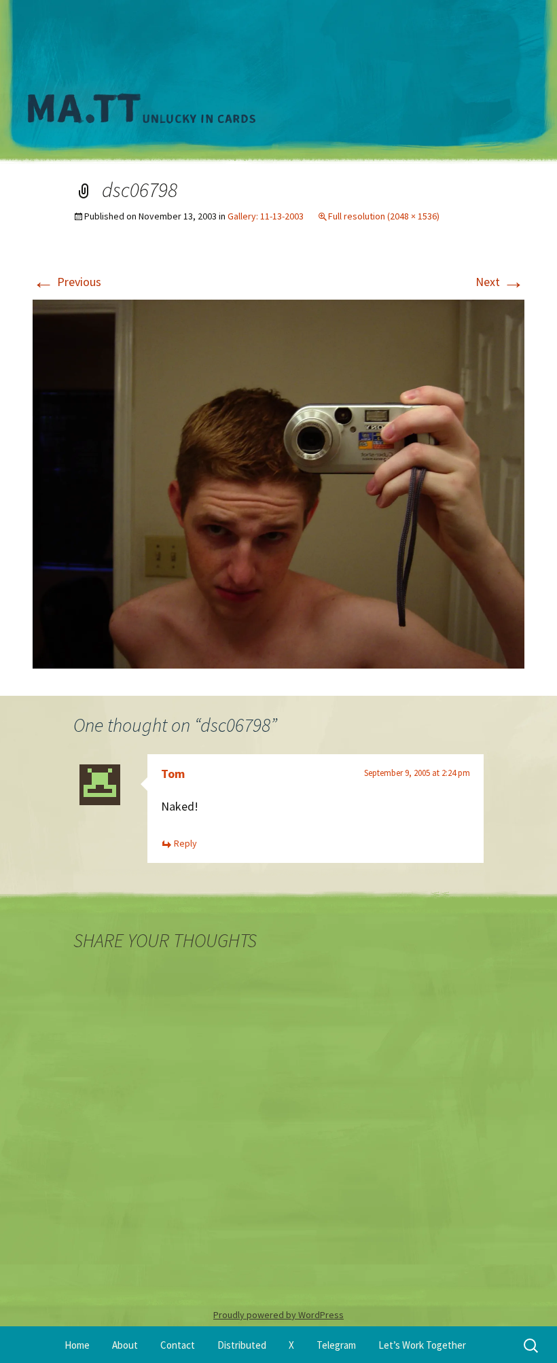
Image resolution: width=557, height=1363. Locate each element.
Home (77, 1345)
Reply (185, 843)
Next (499, 281)
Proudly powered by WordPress (278, 1315)
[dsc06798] (278, 482)
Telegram (336, 1345)
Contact (177, 1345)
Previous (67, 281)
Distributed (241, 1345)
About (125, 1345)
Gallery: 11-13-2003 (266, 216)
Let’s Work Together (422, 1345)
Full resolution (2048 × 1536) (383, 216)
